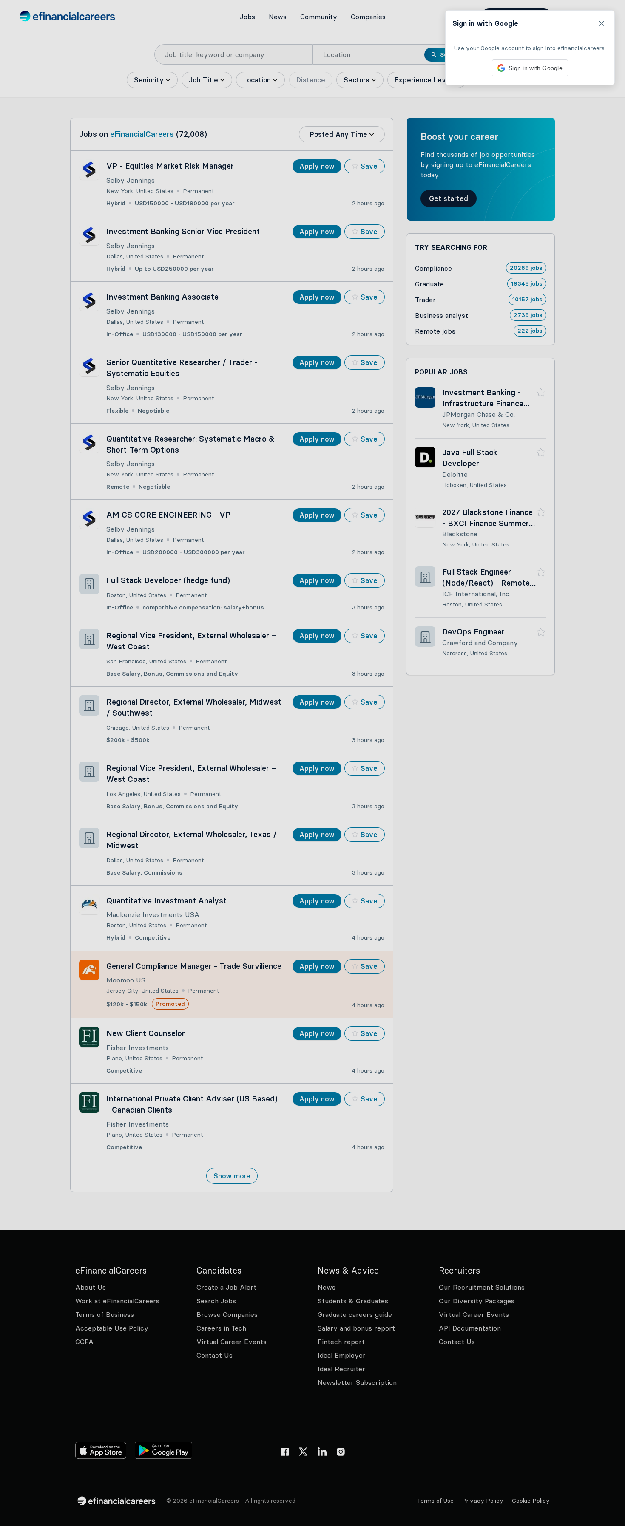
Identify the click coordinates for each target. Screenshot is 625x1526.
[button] (312, 763)
